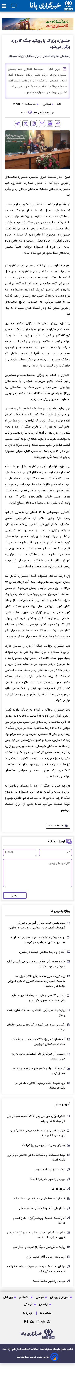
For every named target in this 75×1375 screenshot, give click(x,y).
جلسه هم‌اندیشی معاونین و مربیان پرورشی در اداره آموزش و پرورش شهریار (36, 964)
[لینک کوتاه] (58, 123)
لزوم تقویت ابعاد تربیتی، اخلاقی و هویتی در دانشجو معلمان (40, 1085)
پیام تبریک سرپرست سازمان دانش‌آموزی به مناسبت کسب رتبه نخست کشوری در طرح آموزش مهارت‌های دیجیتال (36, 981)
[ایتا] (26, 1321)
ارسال (15, 895)
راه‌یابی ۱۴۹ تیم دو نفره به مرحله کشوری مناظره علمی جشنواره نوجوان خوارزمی (38, 998)
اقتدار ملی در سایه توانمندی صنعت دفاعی (41, 1208)
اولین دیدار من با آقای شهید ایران (45, 1257)
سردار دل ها (58, 1189)
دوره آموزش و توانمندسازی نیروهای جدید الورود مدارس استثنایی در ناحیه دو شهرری (37, 940)
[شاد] (32, 1321)
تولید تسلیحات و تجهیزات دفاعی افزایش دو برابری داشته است (36, 1157)
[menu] (4, 6)
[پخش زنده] (13, 6)
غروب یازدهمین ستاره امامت (48, 1281)
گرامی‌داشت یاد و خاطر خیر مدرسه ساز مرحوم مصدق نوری (39, 1071)
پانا (54, 1349)
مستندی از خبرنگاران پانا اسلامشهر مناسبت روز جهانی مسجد (38, 1056)
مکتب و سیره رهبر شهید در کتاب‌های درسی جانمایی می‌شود (35, 1027)
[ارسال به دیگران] (42, 123)
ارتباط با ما (46, 1313)
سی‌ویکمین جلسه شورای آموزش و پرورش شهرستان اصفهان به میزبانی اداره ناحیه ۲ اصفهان (37, 925)
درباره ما (28, 1313)
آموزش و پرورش (59, 1297)
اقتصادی (24, 1297)
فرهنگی (28, 1304)
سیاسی (40, 1297)
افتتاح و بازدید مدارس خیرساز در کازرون (42, 952)
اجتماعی (44, 1304)
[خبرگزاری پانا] (51, 6)
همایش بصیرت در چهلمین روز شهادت (43, 1145)
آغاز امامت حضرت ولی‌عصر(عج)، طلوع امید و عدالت (39, 1220)
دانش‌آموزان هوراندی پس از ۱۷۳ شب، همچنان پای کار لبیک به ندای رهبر (36, 1119)
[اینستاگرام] (33, 123)
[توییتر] (25, 123)
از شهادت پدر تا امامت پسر (49, 1169)
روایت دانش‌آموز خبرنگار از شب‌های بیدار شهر (39, 1247)
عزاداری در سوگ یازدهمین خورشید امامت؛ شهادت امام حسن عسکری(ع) (36, 1269)
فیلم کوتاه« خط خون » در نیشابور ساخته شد (39, 1198)
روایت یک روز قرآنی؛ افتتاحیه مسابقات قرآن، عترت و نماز (36, 1013)
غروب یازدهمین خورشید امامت (47, 1179)
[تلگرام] (17, 123)
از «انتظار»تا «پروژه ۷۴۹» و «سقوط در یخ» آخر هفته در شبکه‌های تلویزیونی (38, 1042)
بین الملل (8, 1297)
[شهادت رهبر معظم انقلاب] (37, 24)
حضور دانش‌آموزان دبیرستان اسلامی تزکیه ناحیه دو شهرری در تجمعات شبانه (35, 1235)
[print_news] (50, 123)
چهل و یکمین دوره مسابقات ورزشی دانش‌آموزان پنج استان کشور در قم (37, 1133)
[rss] (49, 1321)
